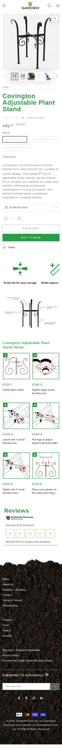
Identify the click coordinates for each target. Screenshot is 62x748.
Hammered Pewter (43, 139)
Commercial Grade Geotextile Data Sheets (27, 660)
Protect (6, 630)
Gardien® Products (27, 721)
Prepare (7, 619)
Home (5, 87)
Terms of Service (12, 600)
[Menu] (4, 5)
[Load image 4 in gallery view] (39, 76)
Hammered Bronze (17, 147)
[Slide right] (57, 76)
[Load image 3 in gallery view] (31, 76)
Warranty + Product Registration (21, 650)
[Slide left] (5, 76)
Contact (7, 595)
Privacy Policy (10, 655)
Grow (5, 625)
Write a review (35, 117)
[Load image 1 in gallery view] (14, 76)
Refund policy (10, 605)
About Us (7, 584)
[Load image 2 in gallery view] (22, 76)
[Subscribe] (55, 686)
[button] (49, 5)
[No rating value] (11, 118)
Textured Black (14, 139)
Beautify (7, 635)
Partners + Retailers (14, 589)
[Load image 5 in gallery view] (47, 76)
